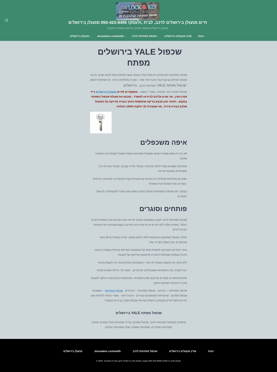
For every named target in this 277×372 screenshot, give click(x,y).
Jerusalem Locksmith (110, 36)
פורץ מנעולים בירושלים (178, 36)
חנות (201, 36)
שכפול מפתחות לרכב (144, 36)
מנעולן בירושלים (79, 36)
